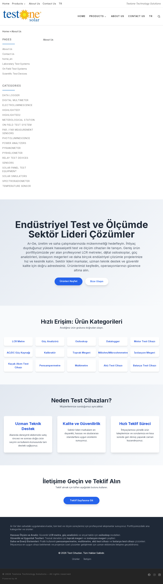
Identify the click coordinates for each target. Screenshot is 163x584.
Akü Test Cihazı (113, 365)
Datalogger (113, 341)
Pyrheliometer (12, 153)
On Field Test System (17, 124)
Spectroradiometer (16, 181)
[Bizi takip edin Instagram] (154, 575)
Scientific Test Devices (14, 73)
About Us (7, 49)
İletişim (87, 558)
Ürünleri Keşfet (68, 281)
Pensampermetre (49, 365)
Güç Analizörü (50, 341)
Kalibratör (50, 352)
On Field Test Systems (14, 68)
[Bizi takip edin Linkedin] (159, 575)
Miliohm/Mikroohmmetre (113, 352)
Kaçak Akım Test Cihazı (18, 365)
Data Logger (11, 95)
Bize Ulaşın (96, 281)
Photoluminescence (16, 138)
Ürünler (76, 558)
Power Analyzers (14, 143)
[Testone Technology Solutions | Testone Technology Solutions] (22, 16)
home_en (7, 59)
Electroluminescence (17, 105)
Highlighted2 (11, 115)
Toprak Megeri (81, 352)
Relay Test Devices (15, 157)
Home (5, 31)
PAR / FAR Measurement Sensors (17, 131)
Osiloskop (81, 341)
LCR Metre (18, 341)
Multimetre (81, 365)
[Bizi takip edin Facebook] (149, 575)
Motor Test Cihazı (144, 341)
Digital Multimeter (15, 100)
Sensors (8, 162)
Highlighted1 (11, 110)
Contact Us (8, 54)
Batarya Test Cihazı (144, 365)
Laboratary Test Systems (16, 63)
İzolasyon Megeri (144, 352)
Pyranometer (11, 148)
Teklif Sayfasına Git (81, 500)
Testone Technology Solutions (29, 574)
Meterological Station (18, 120)
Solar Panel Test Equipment (14, 169)
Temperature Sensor (16, 186)
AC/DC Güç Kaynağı (18, 352)
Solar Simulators (14, 176)
